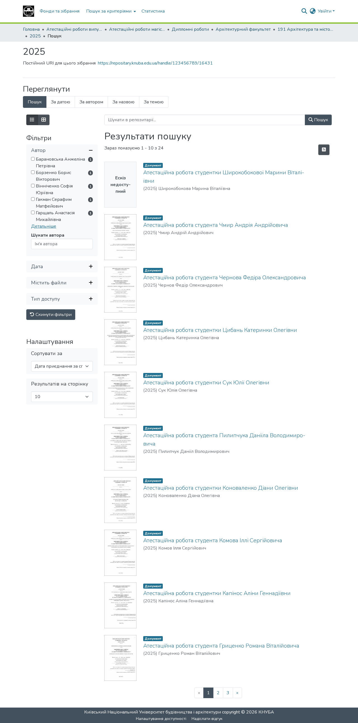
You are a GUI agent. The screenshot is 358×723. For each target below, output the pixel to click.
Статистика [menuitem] (153, 11)
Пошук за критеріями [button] (108, 11)
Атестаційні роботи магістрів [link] (137, 29)
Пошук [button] (320, 120)
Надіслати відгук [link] (207, 718)
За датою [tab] (60, 102)
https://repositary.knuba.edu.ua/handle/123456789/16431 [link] (155, 63)
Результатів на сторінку (59, 384)
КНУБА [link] (266, 712)
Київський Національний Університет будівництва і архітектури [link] (152, 712)
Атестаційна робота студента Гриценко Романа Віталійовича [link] (221, 646)
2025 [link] (35, 36)
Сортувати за (46, 353)
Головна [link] (31, 29)
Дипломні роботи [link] (190, 29)
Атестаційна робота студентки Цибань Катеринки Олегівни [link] (220, 330)
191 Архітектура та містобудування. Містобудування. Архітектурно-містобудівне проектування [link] (305, 29)
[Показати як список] (32, 120)
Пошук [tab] (35, 102)
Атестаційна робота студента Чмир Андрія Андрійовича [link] (215, 225)
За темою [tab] (154, 102)
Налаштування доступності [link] (161, 718)
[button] (28, 11)
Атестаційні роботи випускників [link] (74, 29)
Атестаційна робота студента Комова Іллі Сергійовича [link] (212, 540)
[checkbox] (33, 159)
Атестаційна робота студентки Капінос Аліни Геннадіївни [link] (217, 593)
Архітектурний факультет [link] (243, 29)
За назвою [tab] (123, 102)
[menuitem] (110, 11)
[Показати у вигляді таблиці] (44, 120)
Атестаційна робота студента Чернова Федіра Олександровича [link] (224, 277)
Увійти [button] (325, 11)
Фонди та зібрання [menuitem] (59, 11)
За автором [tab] (91, 102)
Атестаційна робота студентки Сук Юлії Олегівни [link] (206, 382)
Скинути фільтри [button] (53, 314)
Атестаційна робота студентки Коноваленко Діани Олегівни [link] (220, 488)
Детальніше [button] (43, 226)
